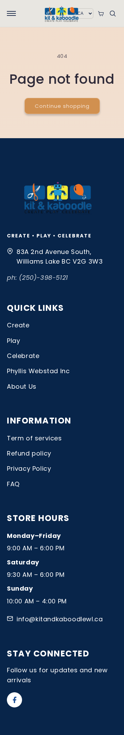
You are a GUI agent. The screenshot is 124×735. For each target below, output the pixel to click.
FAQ (13, 484)
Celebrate (23, 355)
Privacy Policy (29, 468)
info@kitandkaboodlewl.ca (60, 619)
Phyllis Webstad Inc (38, 371)
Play (13, 340)
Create (18, 325)
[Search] (112, 13)
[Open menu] (11, 13)
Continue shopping (62, 106)
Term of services (34, 438)
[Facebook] (14, 699)
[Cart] (100, 13)
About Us (22, 386)
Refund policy (29, 453)
